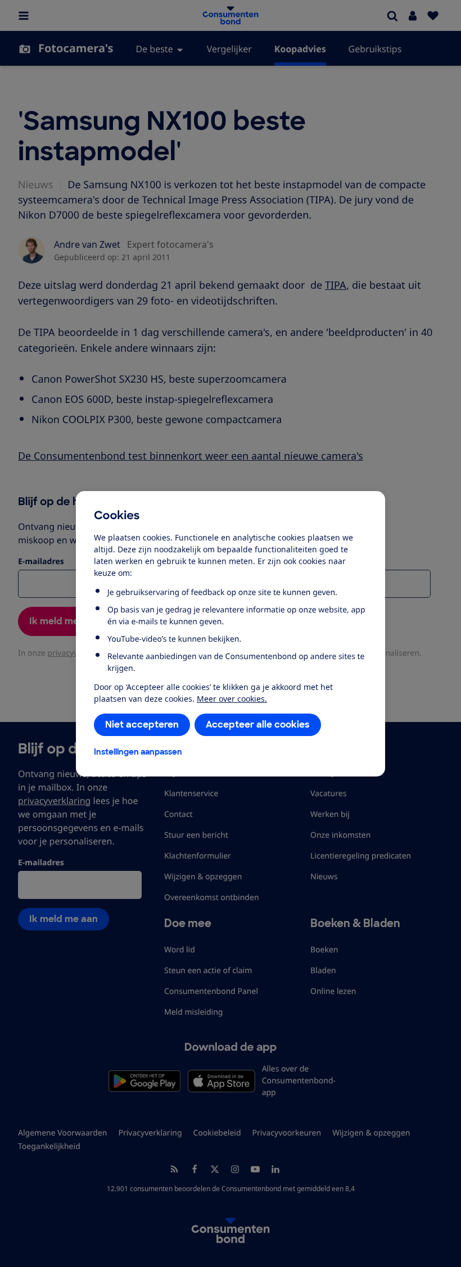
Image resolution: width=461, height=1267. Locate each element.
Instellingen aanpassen (138, 752)
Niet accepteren (142, 724)
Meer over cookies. (232, 698)
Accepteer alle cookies (258, 724)
